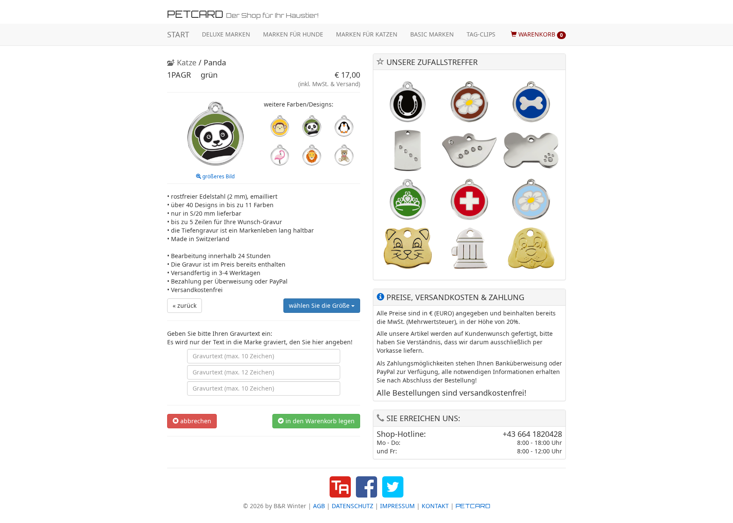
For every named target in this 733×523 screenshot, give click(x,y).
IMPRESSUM (397, 506)
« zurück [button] (184, 305)
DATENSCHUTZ (352, 506)
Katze (185, 62)
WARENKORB (540, 34)
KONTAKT (435, 506)
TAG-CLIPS (481, 34)
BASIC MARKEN (432, 34)
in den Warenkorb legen (319, 421)
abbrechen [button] (195, 421)
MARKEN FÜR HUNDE (293, 34)
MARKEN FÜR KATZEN (366, 34)
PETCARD (473, 505)
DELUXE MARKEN (226, 34)
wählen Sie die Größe (320, 305)
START (178, 34)
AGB (319, 506)
